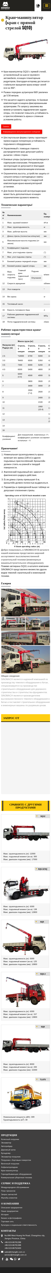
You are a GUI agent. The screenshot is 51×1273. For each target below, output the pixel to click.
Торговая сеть (7, 1221)
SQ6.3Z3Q (42, 869)
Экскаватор (6, 1143)
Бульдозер (5, 1153)
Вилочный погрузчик (10, 1164)
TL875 (43, 1079)
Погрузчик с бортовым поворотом (16, 1160)
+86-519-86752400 (12, 1248)
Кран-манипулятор (9, 1170)
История (5, 1214)
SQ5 (42, 922)
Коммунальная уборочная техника (16, 1177)
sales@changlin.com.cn (14, 1252)
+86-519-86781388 (12, 1245)
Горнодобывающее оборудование (16, 1174)
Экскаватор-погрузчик (10, 1157)
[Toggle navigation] (46, 5)
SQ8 (43, 1027)
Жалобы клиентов (9, 1198)
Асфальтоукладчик (9, 1167)
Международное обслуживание (15, 1187)
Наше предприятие (9, 1211)
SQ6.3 (43, 974)
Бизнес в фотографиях (11, 1218)
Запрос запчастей (9, 1194)
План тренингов (8, 1191)
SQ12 (42, 816)
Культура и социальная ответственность (19, 1225)
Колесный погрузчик (10, 1139)
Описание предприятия (11, 1207)
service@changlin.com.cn (15, 1255)
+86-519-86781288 (12, 1242)
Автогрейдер (6, 1146)
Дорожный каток (8, 1150)
